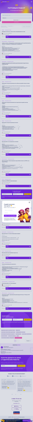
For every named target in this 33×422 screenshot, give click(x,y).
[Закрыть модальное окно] (29, 202)
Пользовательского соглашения (9, 219)
